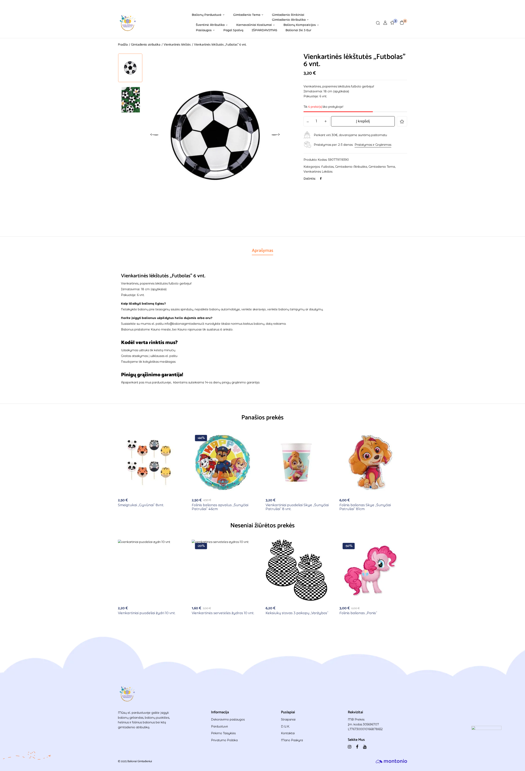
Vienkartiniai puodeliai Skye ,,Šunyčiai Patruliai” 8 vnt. (297, 507)
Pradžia (123, 44)
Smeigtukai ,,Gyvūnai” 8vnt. (141, 505)
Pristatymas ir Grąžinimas (373, 145)
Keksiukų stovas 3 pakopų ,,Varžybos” (297, 613)
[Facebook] (321, 178)
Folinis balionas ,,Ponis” (358, 613)
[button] (402, 22)
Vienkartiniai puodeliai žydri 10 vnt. (147, 613)
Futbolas (327, 167)
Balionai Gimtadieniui (139, 761)
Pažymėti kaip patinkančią (402, 121)
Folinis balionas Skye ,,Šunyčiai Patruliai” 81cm (365, 507)
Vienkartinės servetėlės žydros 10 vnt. (223, 613)
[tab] (262, 251)
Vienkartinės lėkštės (177, 44)
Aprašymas (262, 250)
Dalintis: (310, 178)
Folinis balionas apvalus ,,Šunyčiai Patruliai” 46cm (220, 507)
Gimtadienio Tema (382, 167)
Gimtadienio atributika (145, 44)
